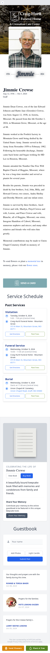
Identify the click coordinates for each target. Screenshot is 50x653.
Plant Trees (35, 334)
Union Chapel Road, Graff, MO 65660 (26, 391)
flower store (32, 265)
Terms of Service (32, 642)
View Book (12, 475)
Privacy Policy (18, 642)
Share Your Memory (16, 515)
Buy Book (27, 475)
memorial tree (34, 261)
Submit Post (25, 559)
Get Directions (15, 334)
